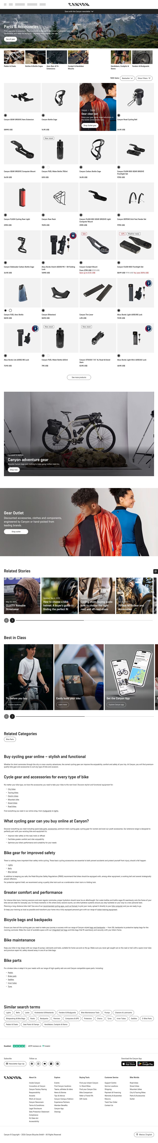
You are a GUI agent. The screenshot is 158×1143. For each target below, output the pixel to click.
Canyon (7, 22)
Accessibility (34, 1121)
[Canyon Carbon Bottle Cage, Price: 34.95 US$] (97, 149)
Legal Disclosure (35, 1108)
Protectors (88, 1018)
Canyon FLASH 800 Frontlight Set (130, 267)
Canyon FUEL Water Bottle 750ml (55, 171)
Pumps (107, 1012)
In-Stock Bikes (85, 1086)
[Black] (5, 310)
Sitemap (57, 1112)
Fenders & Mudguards (67, 1012)
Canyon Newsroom (36, 1102)
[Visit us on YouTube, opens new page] (44, 1063)
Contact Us (109, 1105)
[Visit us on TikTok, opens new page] (57, 1063)
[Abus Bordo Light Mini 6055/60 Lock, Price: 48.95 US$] (135, 338)
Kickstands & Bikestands (44, 1012)
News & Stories (60, 1092)
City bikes (12, 789)
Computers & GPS (72, 1018)
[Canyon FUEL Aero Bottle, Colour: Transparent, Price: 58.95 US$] (22, 292)
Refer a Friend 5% (86, 1095)
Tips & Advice (59, 1095)
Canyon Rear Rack (49, 219)
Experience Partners (62, 1102)
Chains (99, 1018)
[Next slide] (12, 620)
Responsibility (34, 1092)
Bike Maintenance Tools (90, 1012)
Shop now (14, 470)
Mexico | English (145, 1134)
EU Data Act (33, 1118)
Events (56, 1083)
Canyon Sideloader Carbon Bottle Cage (19, 267)
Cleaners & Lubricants (123, 1012)
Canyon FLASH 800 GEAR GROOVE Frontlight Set (130, 172)
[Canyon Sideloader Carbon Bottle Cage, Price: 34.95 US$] (22, 245)
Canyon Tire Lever (86, 314)
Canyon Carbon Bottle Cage (90, 171)
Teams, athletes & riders (63, 1089)
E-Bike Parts (147, 1018)
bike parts (43, 829)
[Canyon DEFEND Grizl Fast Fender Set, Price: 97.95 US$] (135, 197)
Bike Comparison (85, 1092)
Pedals (10, 972)
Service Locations (111, 1086)
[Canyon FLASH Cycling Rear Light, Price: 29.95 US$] (22, 197)
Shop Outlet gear (90, 125)
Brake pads (12, 976)
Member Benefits (61, 1105)
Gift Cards (83, 1099)
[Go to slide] (118, 620)
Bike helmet (12, 872)
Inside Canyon (34, 1083)
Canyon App (59, 1108)
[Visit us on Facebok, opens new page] (31, 1063)
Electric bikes (13, 796)
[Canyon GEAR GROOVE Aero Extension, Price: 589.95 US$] (22, 97)
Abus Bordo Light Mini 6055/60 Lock (131, 360)
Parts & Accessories (137, 1095)
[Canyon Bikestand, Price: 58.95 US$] (60, 292)
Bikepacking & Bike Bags (15, 1018)
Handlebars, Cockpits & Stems (55, 1024)
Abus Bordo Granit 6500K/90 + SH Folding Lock (58, 268)
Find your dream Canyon (88, 1083)
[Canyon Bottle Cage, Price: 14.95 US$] (60, 97)
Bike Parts (10, 739)
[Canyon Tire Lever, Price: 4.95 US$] (97, 292)
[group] (78, 60)
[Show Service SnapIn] (155, 571)
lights (56, 811)
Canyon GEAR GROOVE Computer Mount (19, 171)
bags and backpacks (97, 927)
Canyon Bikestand (49, 314)
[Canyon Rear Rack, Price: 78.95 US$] (60, 197)
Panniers (56, 1018)
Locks (27, 1012)
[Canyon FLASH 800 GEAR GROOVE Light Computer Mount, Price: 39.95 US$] (97, 197)
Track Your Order (111, 1102)
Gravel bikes (12, 803)
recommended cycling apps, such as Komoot (60, 906)
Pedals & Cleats (12, 1024)
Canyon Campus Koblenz (63, 1099)
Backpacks (44, 1018)
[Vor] (12, 716)
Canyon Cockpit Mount (88, 267)
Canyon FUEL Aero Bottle (13, 314)
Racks (32, 1018)
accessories (52, 829)
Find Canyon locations (62, 1086)
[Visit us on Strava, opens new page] (51, 1063)
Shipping (108, 1089)
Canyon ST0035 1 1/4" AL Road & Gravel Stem (94, 361)
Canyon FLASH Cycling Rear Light (17, 219)
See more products (79, 377)
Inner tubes (12, 983)
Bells (10, 868)
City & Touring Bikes (138, 1092)
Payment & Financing (113, 1092)
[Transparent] (48, 167)
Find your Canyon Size (87, 1089)
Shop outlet (16, 531)
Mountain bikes (136, 1089)
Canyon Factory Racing (38, 1089)
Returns (108, 1099)
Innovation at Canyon (37, 1086)
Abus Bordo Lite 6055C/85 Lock (16, 360)
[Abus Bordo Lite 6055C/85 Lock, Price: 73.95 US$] (22, 338)
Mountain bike (13, 799)
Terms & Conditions (36, 1105)
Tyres (10, 986)
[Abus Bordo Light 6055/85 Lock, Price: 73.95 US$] (135, 292)
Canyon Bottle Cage (49, 119)
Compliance (33, 1115)
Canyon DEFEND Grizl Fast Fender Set (131, 219)
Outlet (92, 110)
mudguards (47, 811)
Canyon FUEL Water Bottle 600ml (55, 360)
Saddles (11, 979)
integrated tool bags (60, 930)
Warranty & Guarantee (113, 1095)
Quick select (22, 255)
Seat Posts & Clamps (31, 1024)
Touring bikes (13, 792)
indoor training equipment (107, 909)
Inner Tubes (121, 1018)
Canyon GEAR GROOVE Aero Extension (19, 119)
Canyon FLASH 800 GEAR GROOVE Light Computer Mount (95, 220)
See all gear (10, 39)
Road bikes (12, 806)
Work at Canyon (35, 1099)
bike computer (117, 906)
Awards (32, 1095)
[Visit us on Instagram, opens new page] (38, 1063)
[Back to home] (79, 4)
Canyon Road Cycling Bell (127, 119)
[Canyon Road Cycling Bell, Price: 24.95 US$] (135, 97)
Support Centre (110, 1083)
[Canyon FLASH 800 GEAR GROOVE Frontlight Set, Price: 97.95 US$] (135, 149)
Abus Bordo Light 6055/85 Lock (129, 314)
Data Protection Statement (39, 1112)
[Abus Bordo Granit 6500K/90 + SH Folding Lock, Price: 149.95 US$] (60, 245)
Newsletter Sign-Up (16, 1063)
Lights (10, 865)
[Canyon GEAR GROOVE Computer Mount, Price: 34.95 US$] (22, 149)
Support (43, 4)
